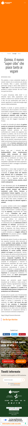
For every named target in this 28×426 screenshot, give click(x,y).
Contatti (16, 400)
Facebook (7, 334)
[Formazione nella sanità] (18, 396)
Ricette (9, 53)
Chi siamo (7, 400)
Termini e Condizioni (14, 409)
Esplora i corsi (20, 361)
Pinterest (23, 334)
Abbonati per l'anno (8, 361)
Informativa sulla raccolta (11, 424)
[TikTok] (14, 403)
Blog (21, 400)
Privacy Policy (10, 407)
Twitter (15, 334)
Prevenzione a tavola (6, 77)
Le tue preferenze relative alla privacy (15, 420)
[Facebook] (9, 403)
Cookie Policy (18, 407)
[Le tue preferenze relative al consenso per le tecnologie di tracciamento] (25, 423)
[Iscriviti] (23, 380)
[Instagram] (16, 403)
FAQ (24, 400)
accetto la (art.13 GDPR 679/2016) (15, 384)
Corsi (12, 400)
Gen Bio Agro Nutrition (10, 319)
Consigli (14, 53)
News (19, 53)
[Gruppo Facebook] (11, 403)
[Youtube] (19, 403)
